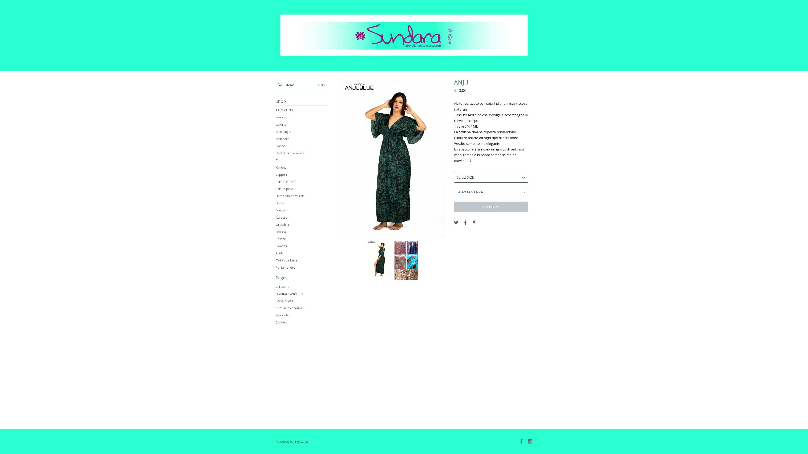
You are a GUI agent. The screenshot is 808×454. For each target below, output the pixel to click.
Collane (281, 239)
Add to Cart (491, 207)
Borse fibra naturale (290, 196)
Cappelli (281, 174)
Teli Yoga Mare (287, 260)
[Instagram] (530, 441)
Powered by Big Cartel (292, 441)
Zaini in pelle (284, 189)
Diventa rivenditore (290, 294)
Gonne (280, 146)
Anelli (279, 253)
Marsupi (281, 210)
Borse (280, 203)
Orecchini (282, 224)
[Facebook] (521, 441)
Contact (281, 322)
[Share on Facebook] (465, 222)
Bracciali (281, 232)
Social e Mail (284, 301)
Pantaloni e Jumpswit (291, 153)
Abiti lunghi (283, 131)
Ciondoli (281, 246)
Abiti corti (282, 139)
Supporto (282, 315)
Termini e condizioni (290, 308)
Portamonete (285, 267)
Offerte (281, 124)
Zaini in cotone (286, 181)
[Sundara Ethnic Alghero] (404, 35)
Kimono (281, 167)
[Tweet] (456, 222)
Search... (281, 117)
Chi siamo (282, 286)
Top (279, 160)
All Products (284, 110)
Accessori (283, 217)
